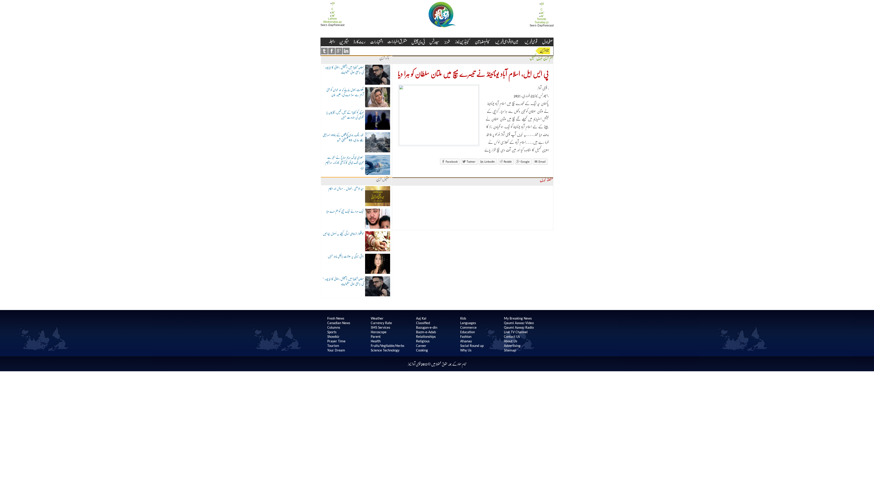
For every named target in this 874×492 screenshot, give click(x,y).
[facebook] (331, 51)
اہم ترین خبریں (544, 58)
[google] (338, 51)
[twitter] (324, 51)
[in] (346, 51)
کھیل (533, 58)
